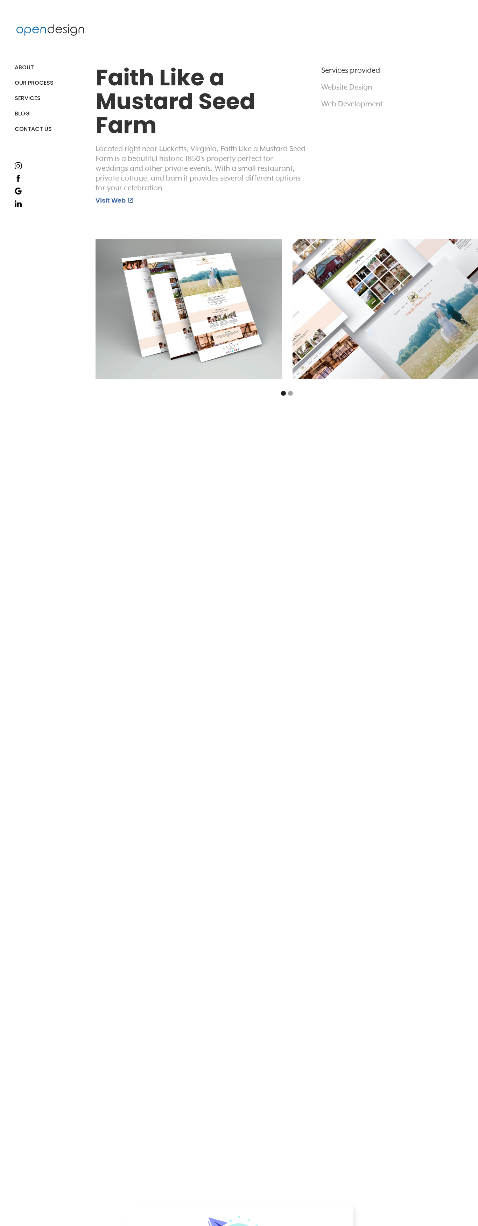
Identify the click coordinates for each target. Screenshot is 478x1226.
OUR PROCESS (34, 83)
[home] (50, 29)
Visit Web (114, 200)
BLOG (22, 114)
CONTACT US (33, 129)
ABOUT (24, 67)
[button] (35, 98)
